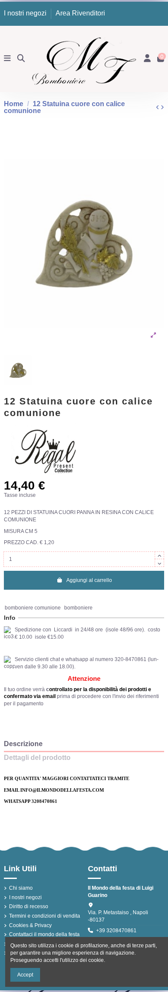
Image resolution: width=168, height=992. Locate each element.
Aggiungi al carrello (89, 580)
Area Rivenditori (80, 13)
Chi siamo (21, 888)
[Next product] (162, 107)
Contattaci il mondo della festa (44, 934)
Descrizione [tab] (23, 744)
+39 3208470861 (116, 931)
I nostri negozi (26, 13)
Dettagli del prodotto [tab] (37, 757)
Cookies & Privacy (30, 925)
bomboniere (78, 608)
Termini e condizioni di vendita (44, 916)
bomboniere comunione (33, 608)
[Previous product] (158, 107)
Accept (25, 975)
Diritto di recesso (28, 906)
